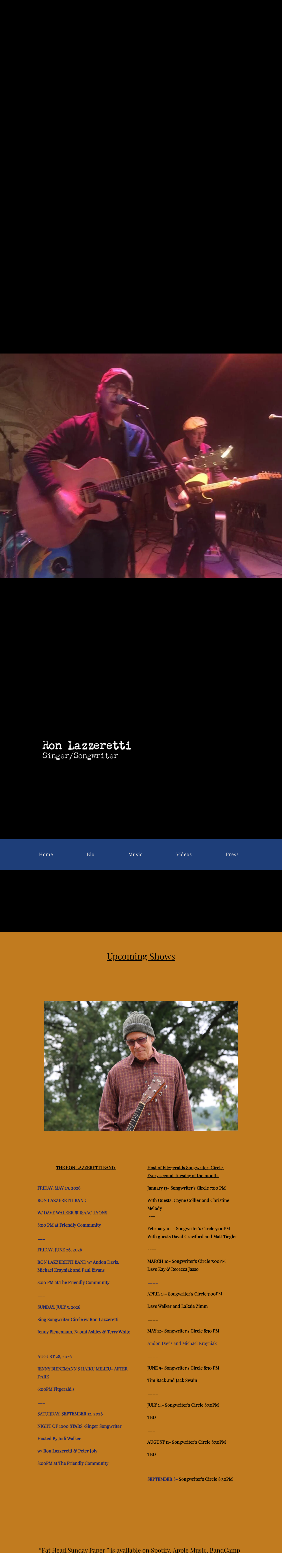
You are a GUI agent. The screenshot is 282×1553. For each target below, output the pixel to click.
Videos (184, 854)
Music (135, 854)
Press (232, 854)
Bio (91, 854)
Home (46, 854)
